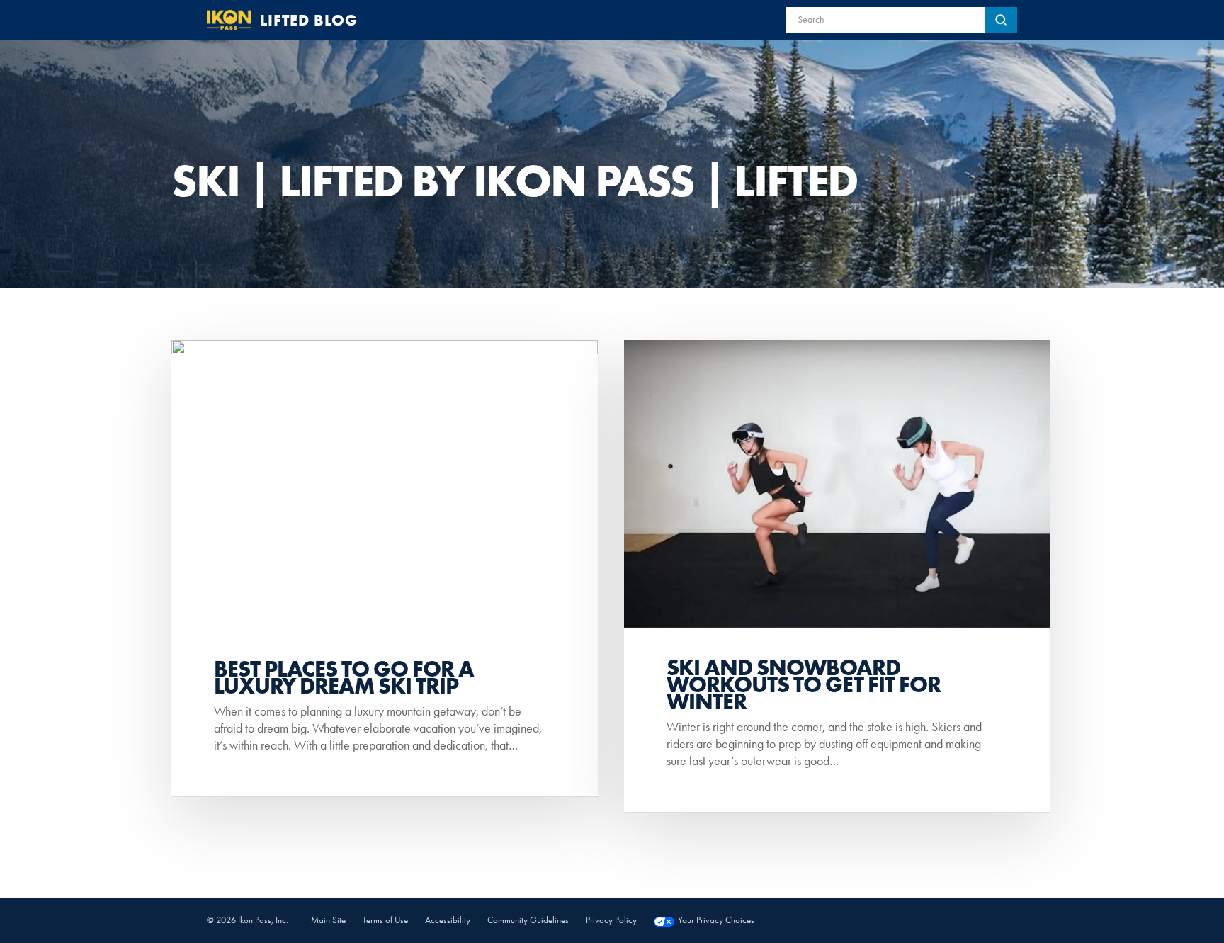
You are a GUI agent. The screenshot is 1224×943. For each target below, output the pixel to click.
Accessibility (447, 920)
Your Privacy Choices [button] (716, 920)
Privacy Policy (611, 920)
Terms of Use (385, 920)
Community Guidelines (528, 920)
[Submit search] (1001, 20)
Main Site (328, 920)
